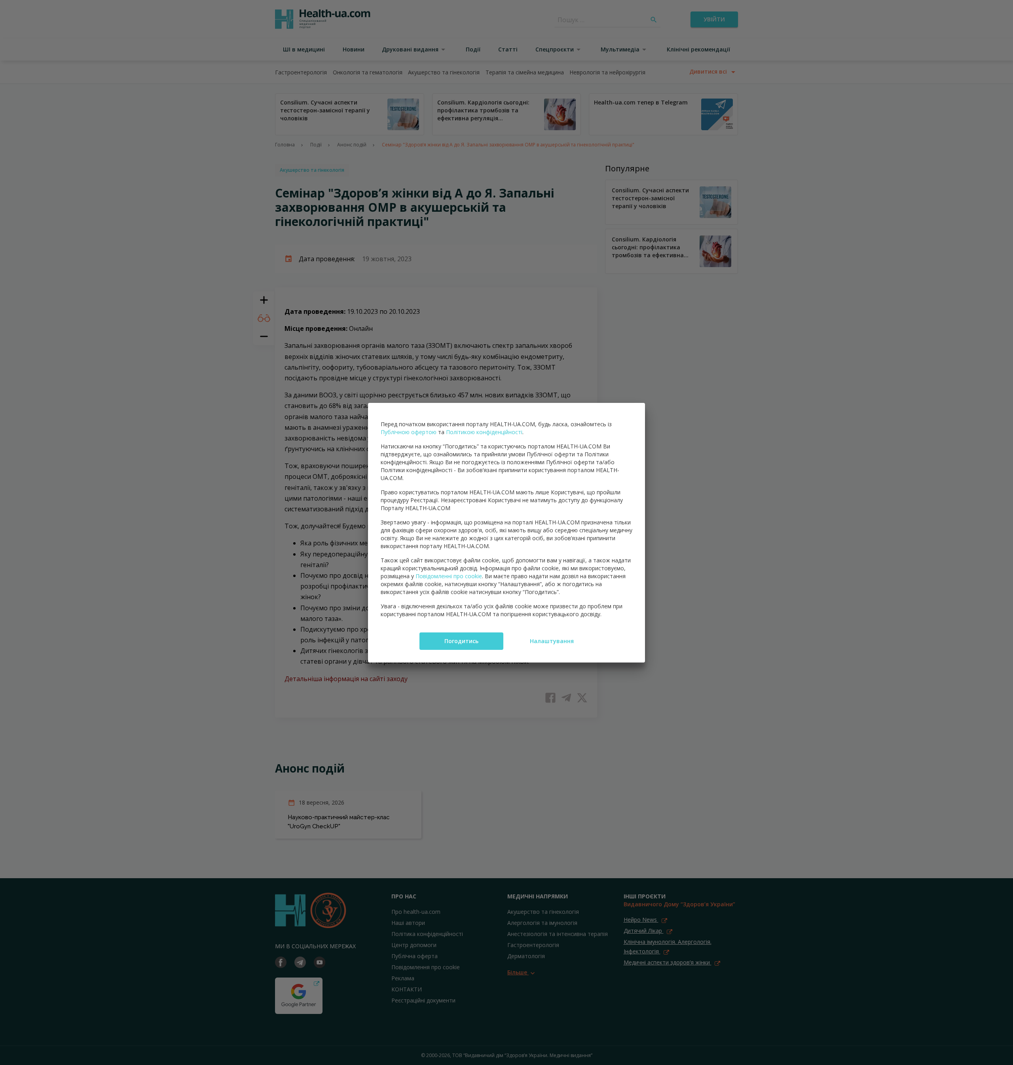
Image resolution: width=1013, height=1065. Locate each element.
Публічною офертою (408, 432)
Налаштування (552, 641)
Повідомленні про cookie (448, 576)
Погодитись (461, 641)
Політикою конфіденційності (484, 432)
